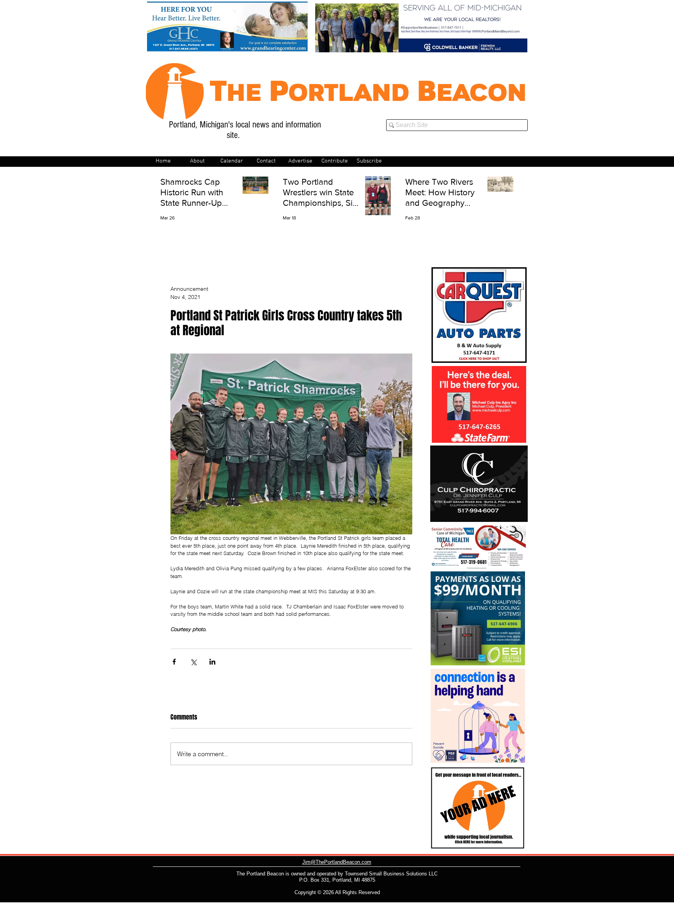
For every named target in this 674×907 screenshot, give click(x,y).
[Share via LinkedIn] (212, 661)
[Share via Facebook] (174, 661)
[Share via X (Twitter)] (193, 661)
